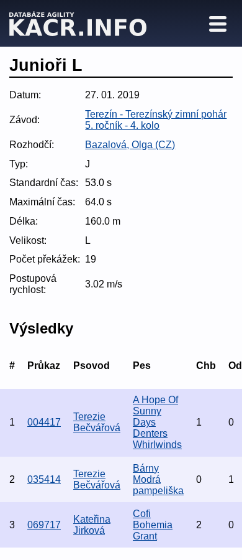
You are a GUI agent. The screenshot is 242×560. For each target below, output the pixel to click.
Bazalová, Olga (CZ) (130, 144)
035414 (44, 479)
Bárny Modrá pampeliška (158, 479)
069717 (44, 525)
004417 (44, 422)
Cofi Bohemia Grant (153, 524)
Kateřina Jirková (91, 525)
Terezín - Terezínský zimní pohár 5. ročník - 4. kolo (155, 120)
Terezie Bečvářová (96, 422)
